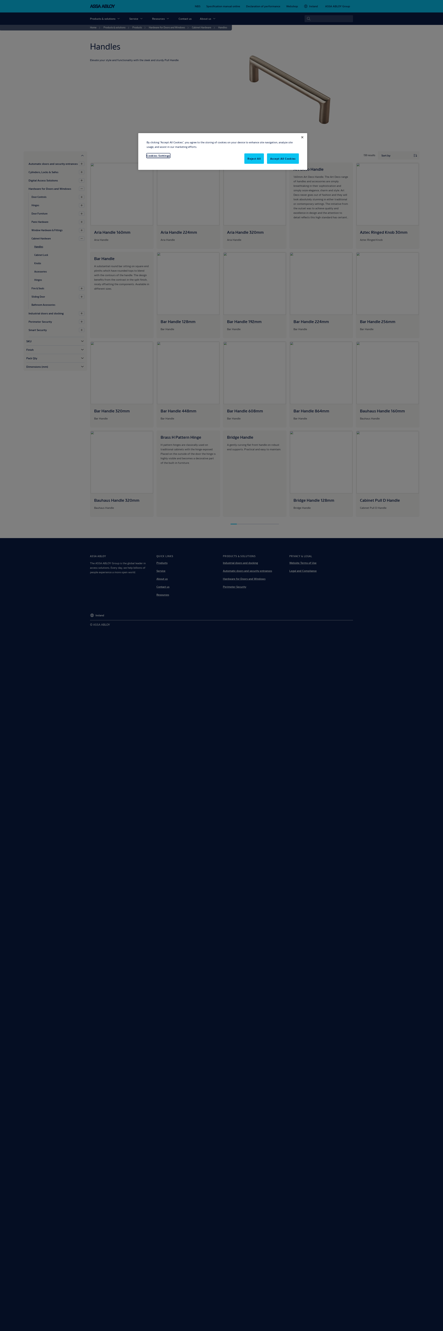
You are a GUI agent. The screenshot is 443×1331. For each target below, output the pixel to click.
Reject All (254, 158)
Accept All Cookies (283, 158)
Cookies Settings (158, 155)
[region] (222, 151)
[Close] (302, 137)
